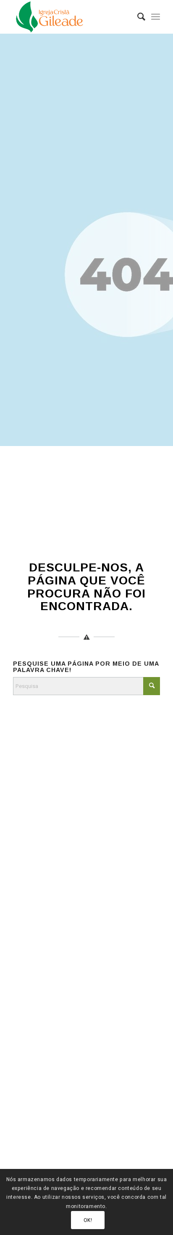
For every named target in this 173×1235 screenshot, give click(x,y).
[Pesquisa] (137, 17)
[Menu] (155, 17)
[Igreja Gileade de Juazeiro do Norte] (72, 17)
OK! (88, 1220)
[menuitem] (137, 17)
